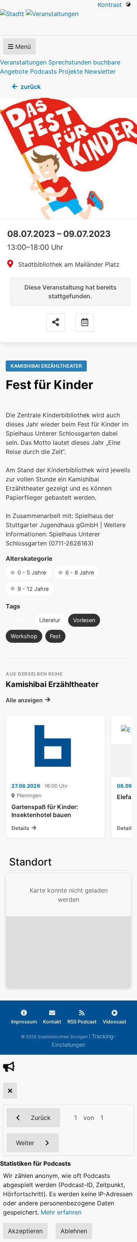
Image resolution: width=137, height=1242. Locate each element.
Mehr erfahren (61, 1212)
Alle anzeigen (24, 700)
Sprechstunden (69, 62)
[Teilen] (55, 323)
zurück (31, 86)
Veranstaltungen (23, 62)
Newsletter (100, 71)
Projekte (71, 71)
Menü (22, 46)
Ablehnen (74, 1231)
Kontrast (112, 4)
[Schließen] (10, 1091)
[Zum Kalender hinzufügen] (85, 323)
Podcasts (43, 71)
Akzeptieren (25, 1231)
